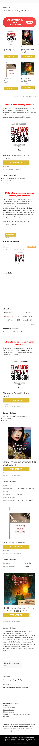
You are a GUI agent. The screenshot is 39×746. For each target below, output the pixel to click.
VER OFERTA (11, 56)
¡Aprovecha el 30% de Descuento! (19, 22)
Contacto (11, 712)
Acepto (14, 743)
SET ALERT (31, 247)
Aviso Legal (6, 705)
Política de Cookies (8, 710)
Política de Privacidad (9, 707)
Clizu (8, 7)
